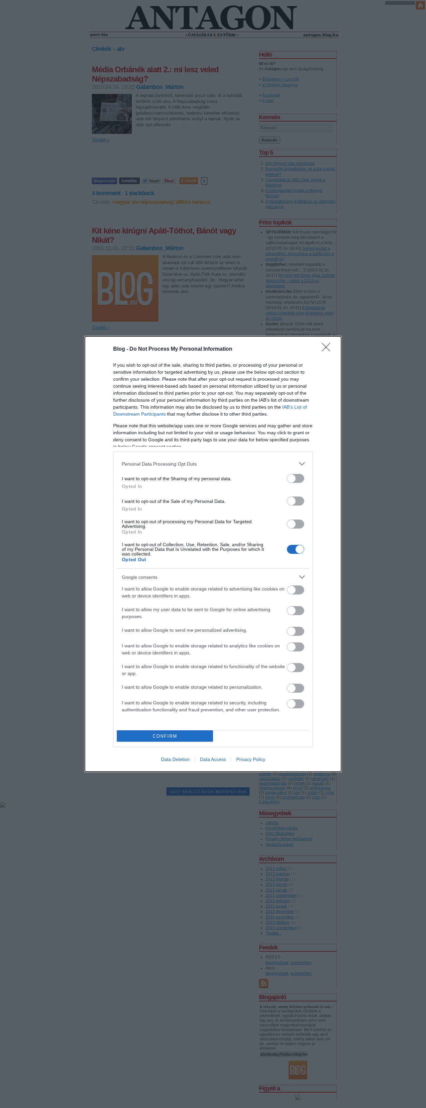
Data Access (213, 759)
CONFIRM (165, 736)
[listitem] (213, 463)
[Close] (328, 349)
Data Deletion (175, 759)
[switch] (295, 478)
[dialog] (213, 554)
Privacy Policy (250, 759)
